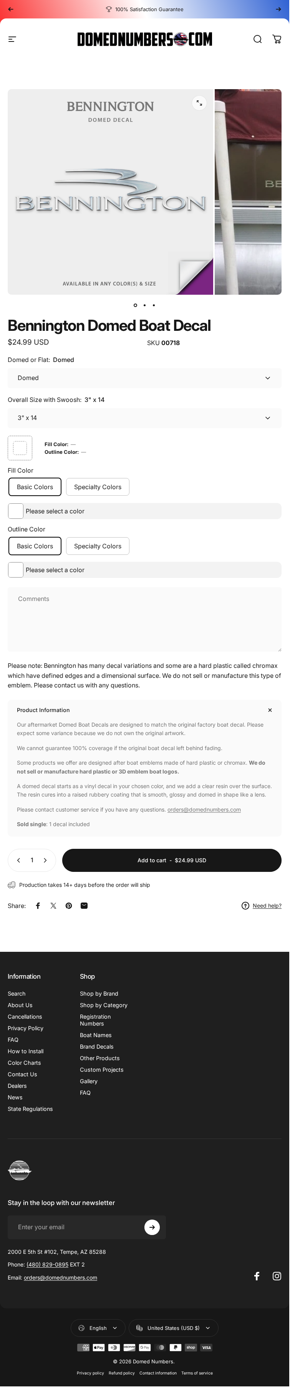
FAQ (13, 1039)
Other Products (100, 1058)
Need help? (267, 905)
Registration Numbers (95, 1020)
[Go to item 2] (144, 305)
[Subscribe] (152, 1227)
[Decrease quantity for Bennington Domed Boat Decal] (17, 860)
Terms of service (197, 1373)
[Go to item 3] (154, 305)
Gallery (89, 1081)
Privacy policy (90, 1373)
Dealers (17, 1085)
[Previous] (10, 9)
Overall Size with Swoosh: (56, 399)
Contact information (158, 1373)
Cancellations (25, 1016)
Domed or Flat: (41, 360)
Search (17, 993)
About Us (20, 1005)
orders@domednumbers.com (204, 809)
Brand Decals (97, 1046)
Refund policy (122, 1373)
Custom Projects (102, 1069)
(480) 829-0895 (47, 1264)
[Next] (278, 9)
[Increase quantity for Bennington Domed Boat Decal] (47, 860)
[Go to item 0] (135, 305)
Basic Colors (35, 487)
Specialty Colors (97, 487)
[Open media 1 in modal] (199, 103)
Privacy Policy (25, 1028)
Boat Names (96, 1035)
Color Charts (24, 1062)
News (15, 1097)
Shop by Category (104, 1005)
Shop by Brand (99, 993)
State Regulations (30, 1108)
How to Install (25, 1051)
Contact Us (22, 1074)
